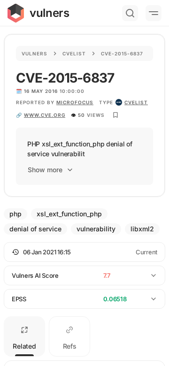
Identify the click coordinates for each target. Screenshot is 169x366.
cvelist (136, 102)
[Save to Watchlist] (115, 115)
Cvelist (74, 53)
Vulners (34, 53)
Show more (45, 170)
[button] (84, 252)
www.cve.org (44, 115)
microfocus (74, 102)
